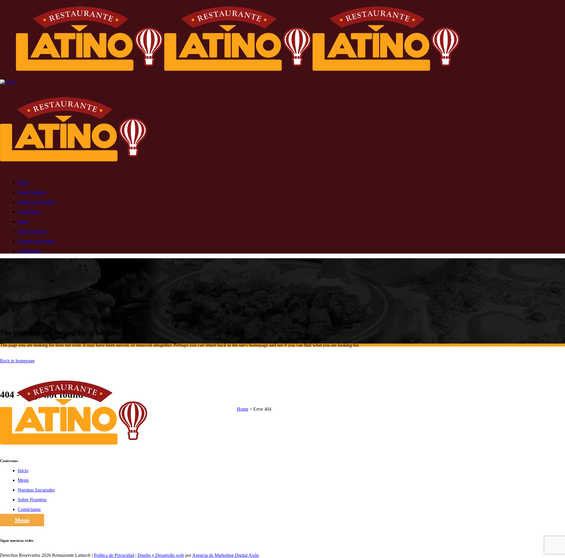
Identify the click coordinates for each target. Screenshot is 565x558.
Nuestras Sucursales (36, 489)
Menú (23, 480)
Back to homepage (17, 360)
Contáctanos (29, 509)
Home (242, 409)
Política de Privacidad (114, 555)
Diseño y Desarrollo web (160, 555)
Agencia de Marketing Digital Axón (225, 555)
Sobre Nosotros (32, 499)
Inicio (23, 470)
